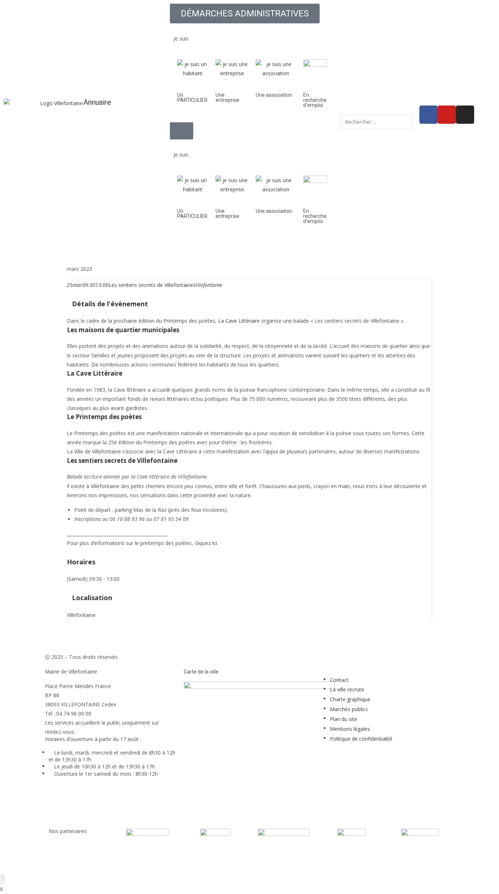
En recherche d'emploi (315, 100)
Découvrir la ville (217, 245)
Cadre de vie (323, 245)
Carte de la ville (201, 672)
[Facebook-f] (428, 114)
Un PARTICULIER (192, 97)
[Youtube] (447, 114)
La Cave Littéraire (239, 320)
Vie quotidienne (273, 245)
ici (214, 543)
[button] (249, 27)
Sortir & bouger (373, 245)
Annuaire (97, 102)
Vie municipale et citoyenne (143, 245)
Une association (274, 95)
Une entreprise (227, 97)
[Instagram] (465, 114)
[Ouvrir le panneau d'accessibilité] (2, 879)
